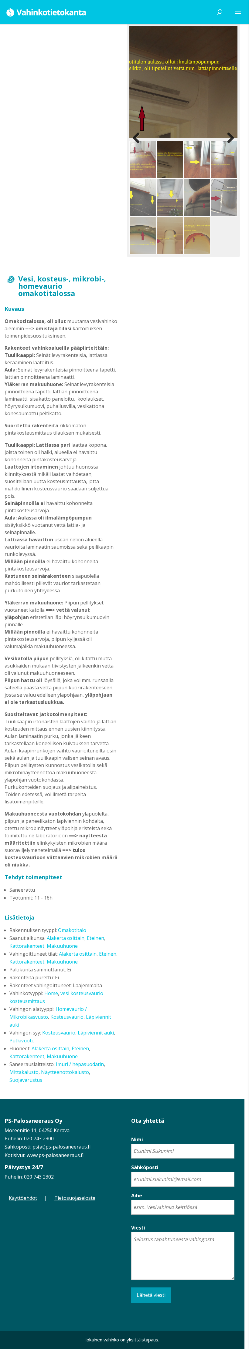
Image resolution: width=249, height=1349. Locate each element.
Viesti (138, 1227)
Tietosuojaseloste (74, 1198)
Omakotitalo (72, 930)
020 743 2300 (39, 1138)
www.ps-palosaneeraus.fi (55, 1155)
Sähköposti (145, 1167)
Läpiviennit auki (96, 1032)
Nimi (137, 1139)
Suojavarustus (25, 1080)
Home (51, 993)
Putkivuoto (22, 1040)
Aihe (136, 1195)
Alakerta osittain (65, 938)
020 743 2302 (39, 1176)
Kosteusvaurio (67, 1017)
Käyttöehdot (23, 1198)
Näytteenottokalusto (65, 1072)
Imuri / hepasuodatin (80, 1064)
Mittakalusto (24, 1072)
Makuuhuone (62, 946)
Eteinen (95, 938)
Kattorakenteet (26, 946)
